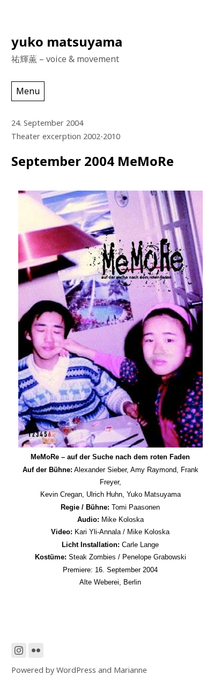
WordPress (76, 670)
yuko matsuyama (66, 41)
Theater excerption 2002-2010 (65, 136)
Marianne (130, 670)
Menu (28, 91)
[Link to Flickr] (35, 650)
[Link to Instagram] (18, 650)
